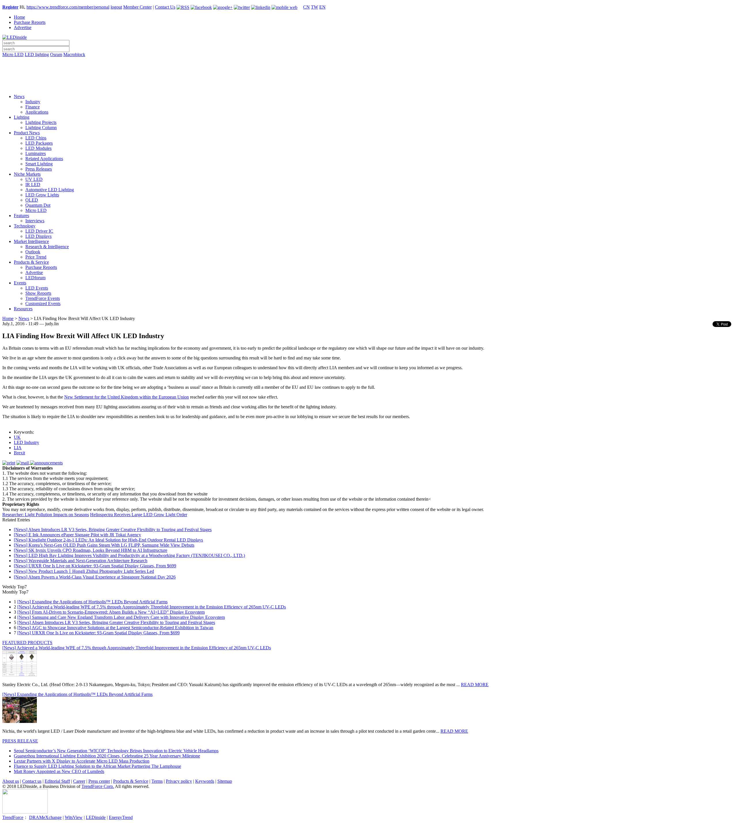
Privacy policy (179, 781)
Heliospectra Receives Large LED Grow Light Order (138, 514)
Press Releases (38, 168)
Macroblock (74, 54)
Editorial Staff (57, 781)
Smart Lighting (39, 163)
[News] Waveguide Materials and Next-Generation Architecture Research (80, 560)
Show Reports (38, 293)
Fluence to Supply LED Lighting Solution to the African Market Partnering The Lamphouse (97, 766)
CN (306, 7)
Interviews (34, 220)
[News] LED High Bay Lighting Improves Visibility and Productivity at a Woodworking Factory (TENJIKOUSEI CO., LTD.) (129, 555)
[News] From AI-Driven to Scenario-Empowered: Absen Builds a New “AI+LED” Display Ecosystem (111, 612)
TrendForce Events (42, 298)
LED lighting (37, 54)
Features (21, 215)
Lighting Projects (40, 122)
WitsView (74, 817)
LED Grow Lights (42, 194)
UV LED (34, 179)
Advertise (22, 27)
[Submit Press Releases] (368, 77)
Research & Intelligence (47, 246)
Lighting (21, 117)
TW (314, 7)
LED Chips (35, 137)
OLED (31, 200)
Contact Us (165, 7)
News (19, 96)
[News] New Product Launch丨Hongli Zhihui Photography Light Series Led (84, 571)
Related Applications (44, 158)
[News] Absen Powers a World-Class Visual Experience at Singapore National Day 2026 (95, 577)
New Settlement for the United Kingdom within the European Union (126, 397)
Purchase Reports (29, 22)
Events (20, 282)
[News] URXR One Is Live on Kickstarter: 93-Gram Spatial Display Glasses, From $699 (95, 565)
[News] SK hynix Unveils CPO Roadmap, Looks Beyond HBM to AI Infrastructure (90, 550)
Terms (157, 781)
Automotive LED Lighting (49, 189)
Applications (36, 112)
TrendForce (12, 817)
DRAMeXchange (45, 817)
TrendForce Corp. (97, 786)
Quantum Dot (37, 205)
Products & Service (31, 262)
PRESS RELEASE (20, 740)
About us (10, 781)
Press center (99, 781)
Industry (32, 101)
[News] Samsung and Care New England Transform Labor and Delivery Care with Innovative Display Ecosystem (121, 617)
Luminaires (35, 153)
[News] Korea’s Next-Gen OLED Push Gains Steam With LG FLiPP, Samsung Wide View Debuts (104, 545)
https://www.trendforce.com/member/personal (67, 7)
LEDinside (96, 817)
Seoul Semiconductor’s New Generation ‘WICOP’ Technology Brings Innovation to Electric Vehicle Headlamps (116, 750)
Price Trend (35, 256)
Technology (24, 225)
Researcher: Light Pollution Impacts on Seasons (45, 514)
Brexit (19, 452)
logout (116, 7)
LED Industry (26, 442)
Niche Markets (27, 174)
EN (322, 7)
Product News (27, 132)
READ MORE (475, 684)
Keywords (204, 781)
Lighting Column (41, 127)
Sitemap (224, 781)
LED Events (36, 288)
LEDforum (35, 277)
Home (19, 17)
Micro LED (13, 54)
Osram (56, 54)
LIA (18, 447)
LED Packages (39, 143)
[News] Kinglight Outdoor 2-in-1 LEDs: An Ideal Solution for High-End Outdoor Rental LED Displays (108, 539)
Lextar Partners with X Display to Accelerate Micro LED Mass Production (81, 761)
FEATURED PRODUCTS (27, 642)
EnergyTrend (121, 817)
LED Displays (38, 236)
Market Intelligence (31, 241)
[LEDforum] (368, 85)
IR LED (32, 184)
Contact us (31, 781)
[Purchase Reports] (368, 61)
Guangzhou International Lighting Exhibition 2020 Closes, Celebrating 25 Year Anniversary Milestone (107, 755)
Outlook (32, 251)
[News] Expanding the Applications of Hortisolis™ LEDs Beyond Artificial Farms (92, 601)
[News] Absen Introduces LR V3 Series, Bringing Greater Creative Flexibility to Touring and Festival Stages (113, 529)
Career (79, 781)
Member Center (137, 7)
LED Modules (38, 148)
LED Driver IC (39, 231)
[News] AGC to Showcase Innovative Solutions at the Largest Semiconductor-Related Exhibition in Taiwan (115, 627)
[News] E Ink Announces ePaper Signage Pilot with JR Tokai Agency (77, 534)
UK (17, 437)
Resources (23, 308)
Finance (32, 106)
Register (10, 7)
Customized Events (42, 303)
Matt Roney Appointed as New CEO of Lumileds (59, 771)
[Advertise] (368, 69)
